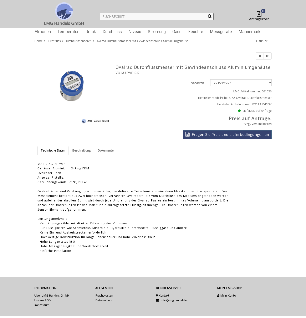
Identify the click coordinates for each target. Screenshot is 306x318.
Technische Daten (53, 150)
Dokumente (106, 150)
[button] (260, 14)
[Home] (64, 10)
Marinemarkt (250, 31)
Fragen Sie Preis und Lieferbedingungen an (230, 134)
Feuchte (195, 31)
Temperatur (68, 31)
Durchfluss (112, 31)
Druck (90, 31)
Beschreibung (81, 150)
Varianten (197, 83)
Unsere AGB (42, 300)
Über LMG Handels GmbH (51, 295)
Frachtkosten (104, 295)
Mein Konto (227, 295)
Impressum (42, 305)
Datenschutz (103, 300)
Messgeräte (221, 31)
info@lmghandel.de (173, 300)
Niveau (134, 31)
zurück (263, 41)
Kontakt (163, 295)
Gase (177, 31)
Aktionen (43, 31)
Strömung (157, 31)
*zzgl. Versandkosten (257, 124)
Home (38, 41)
